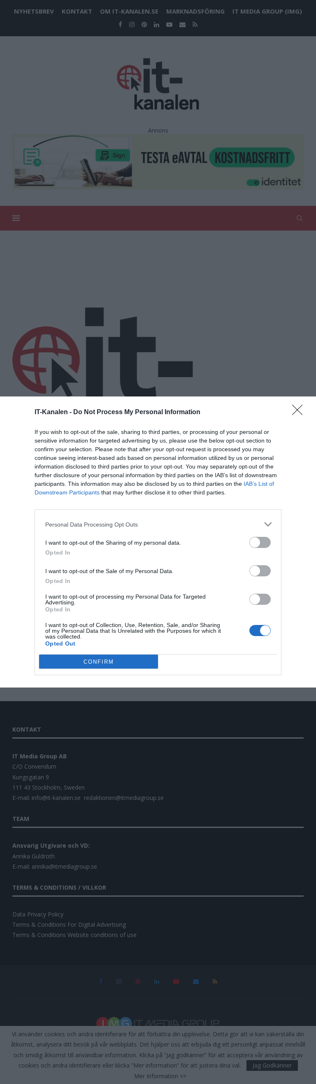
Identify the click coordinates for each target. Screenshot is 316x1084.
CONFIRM (99, 662)
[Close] (300, 412)
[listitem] (158, 524)
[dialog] (158, 542)
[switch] (260, 542)
